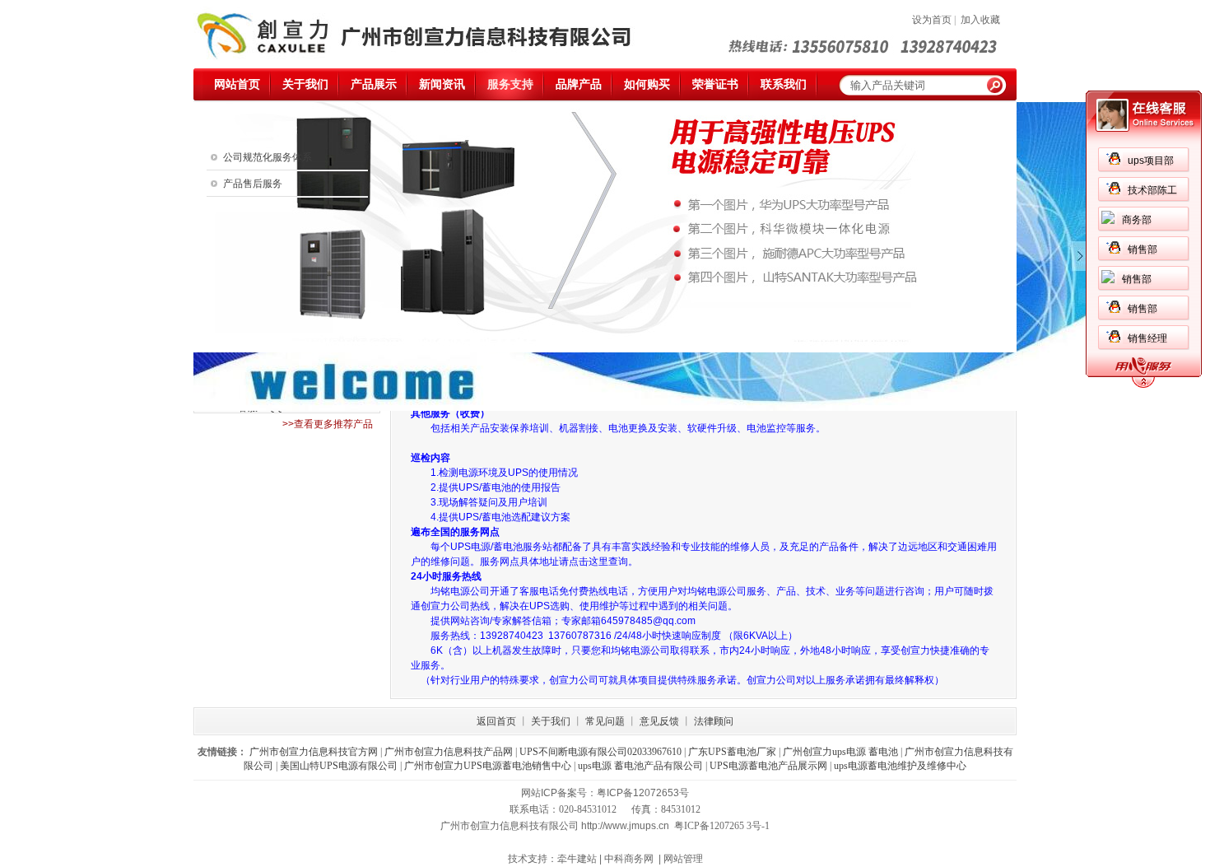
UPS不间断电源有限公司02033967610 (600, 751)
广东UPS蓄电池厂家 (732, 751)
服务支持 (510, 84)
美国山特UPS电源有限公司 (339, 765)
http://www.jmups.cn (625, 826)
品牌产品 (579, 84)
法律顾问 (713, 721)
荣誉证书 (715, 84)
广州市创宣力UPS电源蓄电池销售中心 (487, 765)
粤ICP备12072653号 (643, 793)
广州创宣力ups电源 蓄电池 (840, 751)
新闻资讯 (442, 84)
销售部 (1142, 249)
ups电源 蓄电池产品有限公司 (640, 765)
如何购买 (647, 84)
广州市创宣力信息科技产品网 (448, 751)
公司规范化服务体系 (267, 157)
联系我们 (784, 84)
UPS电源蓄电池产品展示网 (768, 765)
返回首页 (496, 721)
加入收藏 (980, 20)
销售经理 (1147, 338)
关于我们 (305, 84)
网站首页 (237, 84)
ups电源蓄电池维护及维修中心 (900, 765)
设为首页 (932, 20)
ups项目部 (1151, 160)
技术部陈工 (1152, 190)
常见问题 (605, 721)
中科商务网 (629, 859)
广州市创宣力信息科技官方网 (313, 751)
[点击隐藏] (1143, 385)
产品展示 (374, 84)
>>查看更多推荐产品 (327, 424)
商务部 (1137, 220)
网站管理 (683, 859)
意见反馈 (659, 721)
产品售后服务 (252, 183)
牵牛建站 (577, 859)
